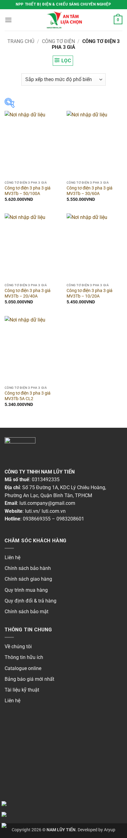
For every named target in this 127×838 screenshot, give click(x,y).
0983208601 (70, 519)
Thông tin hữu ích (24, 657)
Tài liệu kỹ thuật (22, 690)
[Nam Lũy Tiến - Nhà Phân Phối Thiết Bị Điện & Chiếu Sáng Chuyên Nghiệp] (63, 20)
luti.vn (31, 511)
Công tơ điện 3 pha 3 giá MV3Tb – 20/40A (28, 293)
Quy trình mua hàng (26, 590)
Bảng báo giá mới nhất (29, 679)
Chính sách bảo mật (26, 611)
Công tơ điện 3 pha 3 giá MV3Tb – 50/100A (28, 190)
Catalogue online (23, 668)
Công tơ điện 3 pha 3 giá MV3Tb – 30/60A (90, 190)
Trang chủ (20, 41)
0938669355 (37, 519)
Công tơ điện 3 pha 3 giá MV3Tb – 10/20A (90, 293)
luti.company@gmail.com (47, 503)
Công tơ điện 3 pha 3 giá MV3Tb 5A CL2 (28, 396)
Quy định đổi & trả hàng (30, 601)
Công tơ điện (58, 41)
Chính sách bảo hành (28, 568)
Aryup (109, 829)
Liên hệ (12, 557)
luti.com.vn (54, 511)
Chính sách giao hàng (28, 579)
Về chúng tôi (18, 646)
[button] (8, 19)
